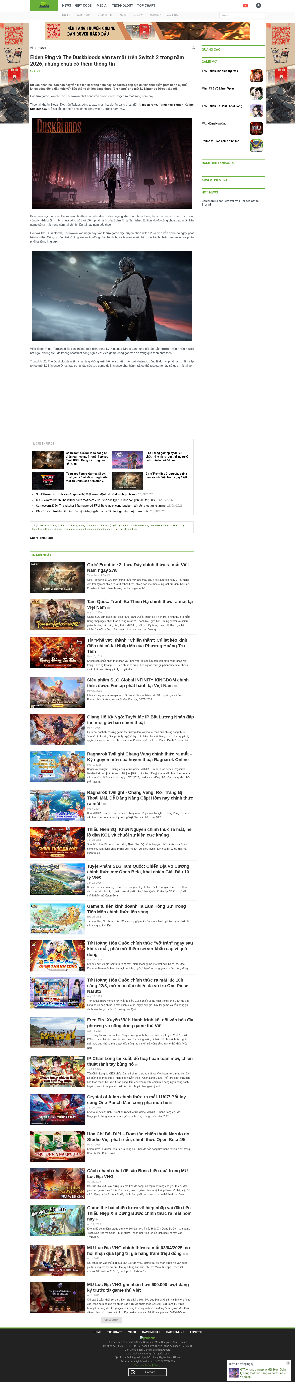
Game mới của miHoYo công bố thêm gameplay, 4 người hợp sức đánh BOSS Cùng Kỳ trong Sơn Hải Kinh (87, 458)
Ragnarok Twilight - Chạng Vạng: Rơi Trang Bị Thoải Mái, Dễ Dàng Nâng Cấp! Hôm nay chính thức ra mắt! (140, 798)
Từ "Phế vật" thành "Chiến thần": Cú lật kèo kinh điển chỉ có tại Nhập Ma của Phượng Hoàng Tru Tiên (137, 646)
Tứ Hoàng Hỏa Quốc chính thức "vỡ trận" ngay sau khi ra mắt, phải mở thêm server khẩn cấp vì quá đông (140, 949)
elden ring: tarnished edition (153, 525)
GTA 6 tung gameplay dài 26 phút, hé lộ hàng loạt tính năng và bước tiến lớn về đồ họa (166, 456)
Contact (150, 1372)
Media (102, 5)
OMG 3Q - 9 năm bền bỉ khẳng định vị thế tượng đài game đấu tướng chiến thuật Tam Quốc (92, 511)
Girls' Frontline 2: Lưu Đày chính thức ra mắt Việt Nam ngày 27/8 (166, 475)
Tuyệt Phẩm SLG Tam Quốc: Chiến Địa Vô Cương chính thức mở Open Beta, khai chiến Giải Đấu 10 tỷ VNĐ (138, 872)
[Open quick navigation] (193, 47)
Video (132, 1332)
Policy (157, 1365)
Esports (195, 1332)
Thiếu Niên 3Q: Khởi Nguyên (220, 71)
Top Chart (146, 5)
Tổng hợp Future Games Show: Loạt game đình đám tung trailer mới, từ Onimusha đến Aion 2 (87, 477)
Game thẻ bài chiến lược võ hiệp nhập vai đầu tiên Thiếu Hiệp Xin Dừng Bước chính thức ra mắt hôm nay (139, 1213)
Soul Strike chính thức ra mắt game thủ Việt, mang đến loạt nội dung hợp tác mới (86, 494)
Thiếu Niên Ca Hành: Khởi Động (222, 106)
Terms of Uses (142, 1365)
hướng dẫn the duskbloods (92, 525)
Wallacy (172, 15)
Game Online (175, 1332)
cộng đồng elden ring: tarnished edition (116, 529)
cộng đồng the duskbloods (122, 525)
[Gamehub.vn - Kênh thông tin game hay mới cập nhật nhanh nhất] (44, 5)
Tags (35, 525)
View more (111, 1320)
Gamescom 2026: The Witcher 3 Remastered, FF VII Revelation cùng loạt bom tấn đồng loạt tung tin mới (101, 505)
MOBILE (66, 15)
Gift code (83, 5)
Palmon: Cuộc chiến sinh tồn (220, 141)
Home (97, 1332)
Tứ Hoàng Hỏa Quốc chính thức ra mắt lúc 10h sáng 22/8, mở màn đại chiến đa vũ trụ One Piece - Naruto (139, 986)
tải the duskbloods (67, 525)
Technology (122, 5)
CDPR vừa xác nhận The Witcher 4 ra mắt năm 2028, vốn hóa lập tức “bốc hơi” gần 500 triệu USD (96, 500)
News (66, 5)
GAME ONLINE (84, 15)
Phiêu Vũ (35, 71)
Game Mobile (151, 1332)
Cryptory (155, 15)
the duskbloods (48, 525)
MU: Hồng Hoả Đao (214, 123)
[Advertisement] (112, 405)
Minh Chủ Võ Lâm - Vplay (218, 88)
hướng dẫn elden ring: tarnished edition (73, 529)
